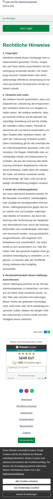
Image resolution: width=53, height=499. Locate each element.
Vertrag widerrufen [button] (26, 440)
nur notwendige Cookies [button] (26, 488)
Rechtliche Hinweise (27, 406)
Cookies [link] (27, 433)
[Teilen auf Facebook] (45, 332)
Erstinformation (26, 419)
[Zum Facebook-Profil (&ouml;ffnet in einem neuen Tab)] (21, 391)
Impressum (26, 399)
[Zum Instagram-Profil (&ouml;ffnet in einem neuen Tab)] (26, 391)
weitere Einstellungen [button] (26, 494)
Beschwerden (26, 426)
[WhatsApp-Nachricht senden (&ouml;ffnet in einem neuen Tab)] (32, 391)
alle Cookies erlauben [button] (26, 481)
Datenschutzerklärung (13, 474)
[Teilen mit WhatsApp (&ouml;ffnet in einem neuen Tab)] (48, 332)
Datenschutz (27, 413)
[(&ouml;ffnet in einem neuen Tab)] (26, 378)
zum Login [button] (26, 28)
